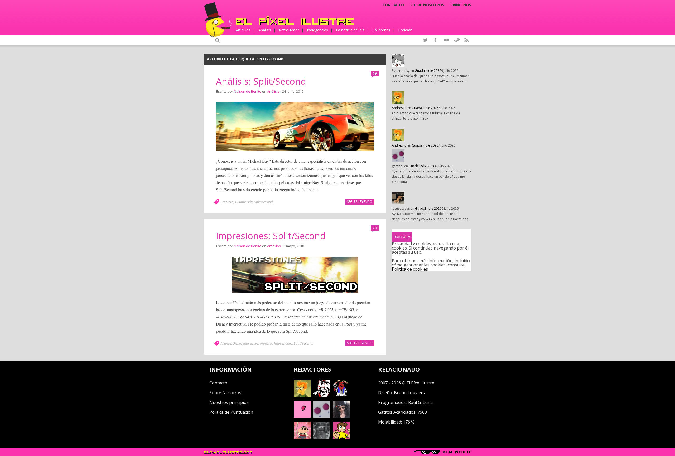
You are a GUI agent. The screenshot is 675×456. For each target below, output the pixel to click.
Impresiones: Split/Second (271, 236)
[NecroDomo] (321, 437)
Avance (226, 343)
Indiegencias (317, 29)
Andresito (399, 108)
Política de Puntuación (231, 412)
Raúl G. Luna (420, 402)
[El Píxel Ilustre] (295, 20)
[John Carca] (341, 416)
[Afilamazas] (302, 437)
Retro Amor (289, 29)
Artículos (243, 29)
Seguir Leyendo (359, 201)
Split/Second (263, 201)
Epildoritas (381, 29)
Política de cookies (410, 269)
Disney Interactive (245, 343)
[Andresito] (302, 395)
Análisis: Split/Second (261, 81)
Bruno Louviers (409, 393)
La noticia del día (350, 29)
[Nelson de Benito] (321, 395)
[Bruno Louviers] (302, 416)
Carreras (227, 201)
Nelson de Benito (247, 91)
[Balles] (341, 437)
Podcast (405, 29)
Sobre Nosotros (225, 393)
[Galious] (341, 395)
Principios (460, 5)
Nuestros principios (229, 402)
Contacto (393, 5)
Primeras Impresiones (276, 343)
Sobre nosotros (427, 5)
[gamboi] (321, 416)
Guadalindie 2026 (428, 70)
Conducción (244, 201)
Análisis (264, 29)
